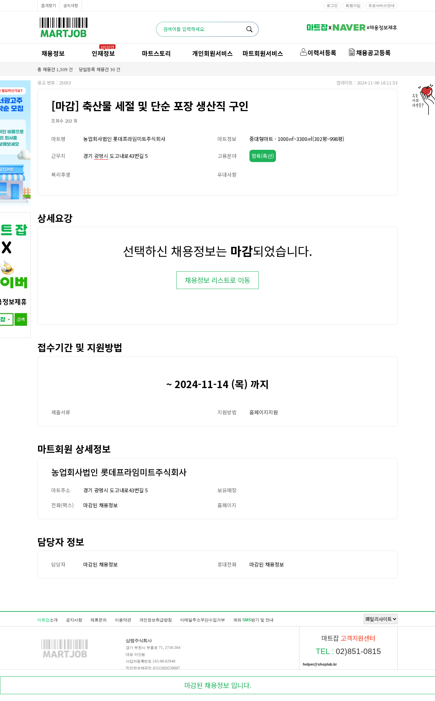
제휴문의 (98, 620)
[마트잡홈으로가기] (64, 657)
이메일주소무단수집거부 (202, 620)
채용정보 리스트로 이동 (217, 280)
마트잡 (63, 27)
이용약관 (123, 620)
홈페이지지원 (263, 412)
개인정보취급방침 (155, 620)
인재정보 (103, 53)
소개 (47, 620)
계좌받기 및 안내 (253, 620)
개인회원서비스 (212, 53)
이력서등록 (322, 52)
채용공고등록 (373, 52)
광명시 (101, 155)
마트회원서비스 (263, 53)
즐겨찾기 (48, 5)
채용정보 (53, 53)
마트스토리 (156, 53)
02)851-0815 (348, 651)
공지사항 (70, 5)
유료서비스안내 (381, 5)
